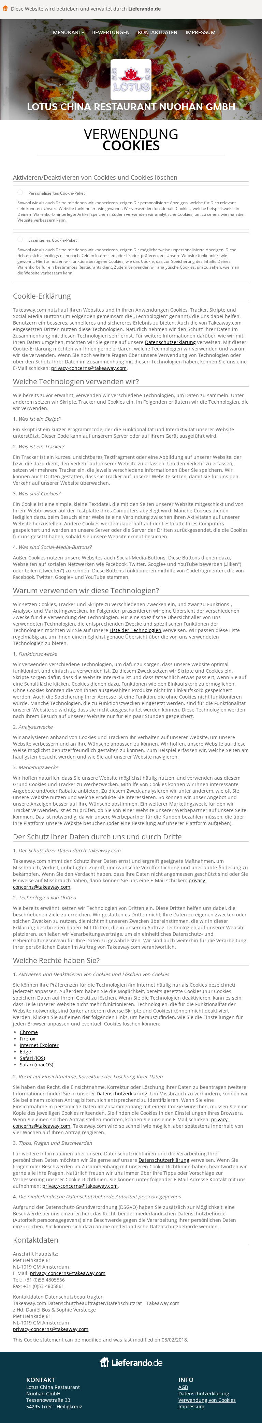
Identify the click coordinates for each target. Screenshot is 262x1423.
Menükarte (68, 32)
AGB (183, 1387)
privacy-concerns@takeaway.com (89, 368)
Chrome (29, 1032)
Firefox (27, 1038)
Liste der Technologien (135, 630)
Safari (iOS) (32, 1058)
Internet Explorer (39, 1045)
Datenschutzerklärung (170, 342)
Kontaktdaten (157, 32)
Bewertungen (111, 32)
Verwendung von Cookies (207, 1400)
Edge (25, 1051)
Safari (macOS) (36, 1064)
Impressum (201, 32)
